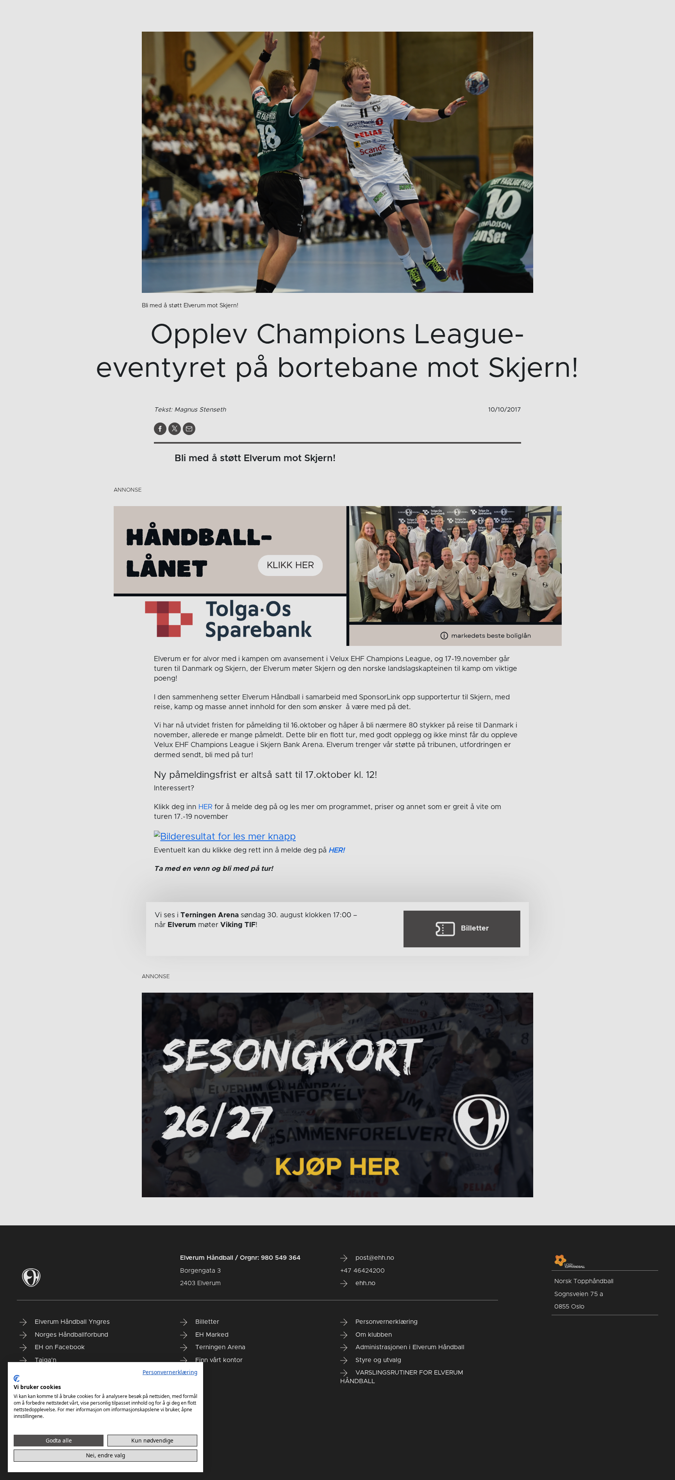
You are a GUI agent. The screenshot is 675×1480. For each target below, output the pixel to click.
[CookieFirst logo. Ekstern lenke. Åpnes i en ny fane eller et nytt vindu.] (17, 1378)
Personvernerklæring (170, 1372)
